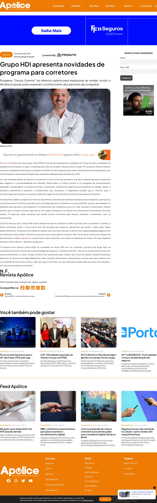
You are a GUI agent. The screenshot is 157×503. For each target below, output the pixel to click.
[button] (106, 224)
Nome (52, 244)
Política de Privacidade (82, 276)
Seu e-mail (54, 255)
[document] (78, 251)
